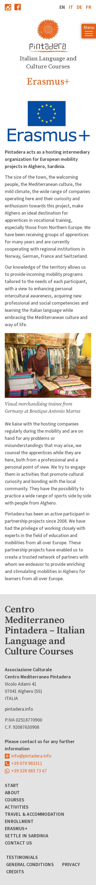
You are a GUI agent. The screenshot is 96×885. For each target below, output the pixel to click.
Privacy (71, 864)
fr (88, 7)
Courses (15, 800)
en (62, 7)
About (12, 792)
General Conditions (30, 864)
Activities (17, 807)
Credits (15, 871)
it (71, 7)
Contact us (18, 843)
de (79, 7)
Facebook (17, 7)
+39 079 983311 (26, 763)
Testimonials (22, 857)
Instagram (8, 7)
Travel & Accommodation (34, 814)
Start (12, 785)
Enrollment (19, 821)
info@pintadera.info (31, 756)
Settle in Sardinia (26, 836)
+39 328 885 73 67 (29, 771)
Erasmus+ (16, 828)
